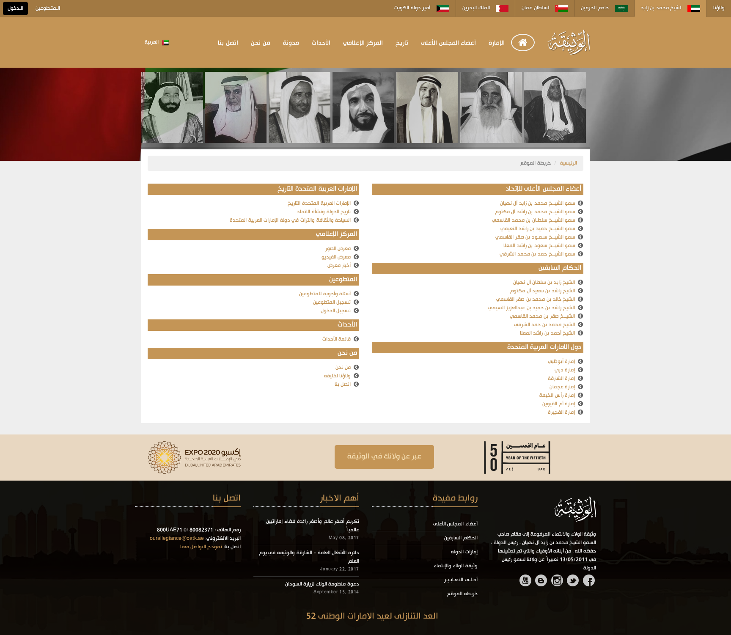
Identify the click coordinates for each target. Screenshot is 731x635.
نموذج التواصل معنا (201, 547)
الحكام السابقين (461, 538)
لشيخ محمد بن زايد (662, 8)
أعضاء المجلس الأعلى (448, 43)
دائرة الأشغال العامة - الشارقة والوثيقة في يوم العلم (309, 557)
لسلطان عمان (536, 8)
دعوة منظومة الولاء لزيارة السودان (322, 584)
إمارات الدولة (464, 552)
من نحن (260, 43)
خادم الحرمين (595, 8)
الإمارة (497, 43)
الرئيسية (568, 163)
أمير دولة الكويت (413, 8)
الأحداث (321, 43)
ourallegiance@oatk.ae (177, 538)
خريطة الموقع (462, 594)
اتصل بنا (228, 43)
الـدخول (15, 8)
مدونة (291, 43)
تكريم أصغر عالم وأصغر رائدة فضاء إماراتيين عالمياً (312, 526)
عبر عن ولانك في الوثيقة (384, 456)
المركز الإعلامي (363, 43)
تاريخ (402, 43)
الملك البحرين (476, 8)
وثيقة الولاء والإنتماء (456, 566)
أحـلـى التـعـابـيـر (461, 580)
